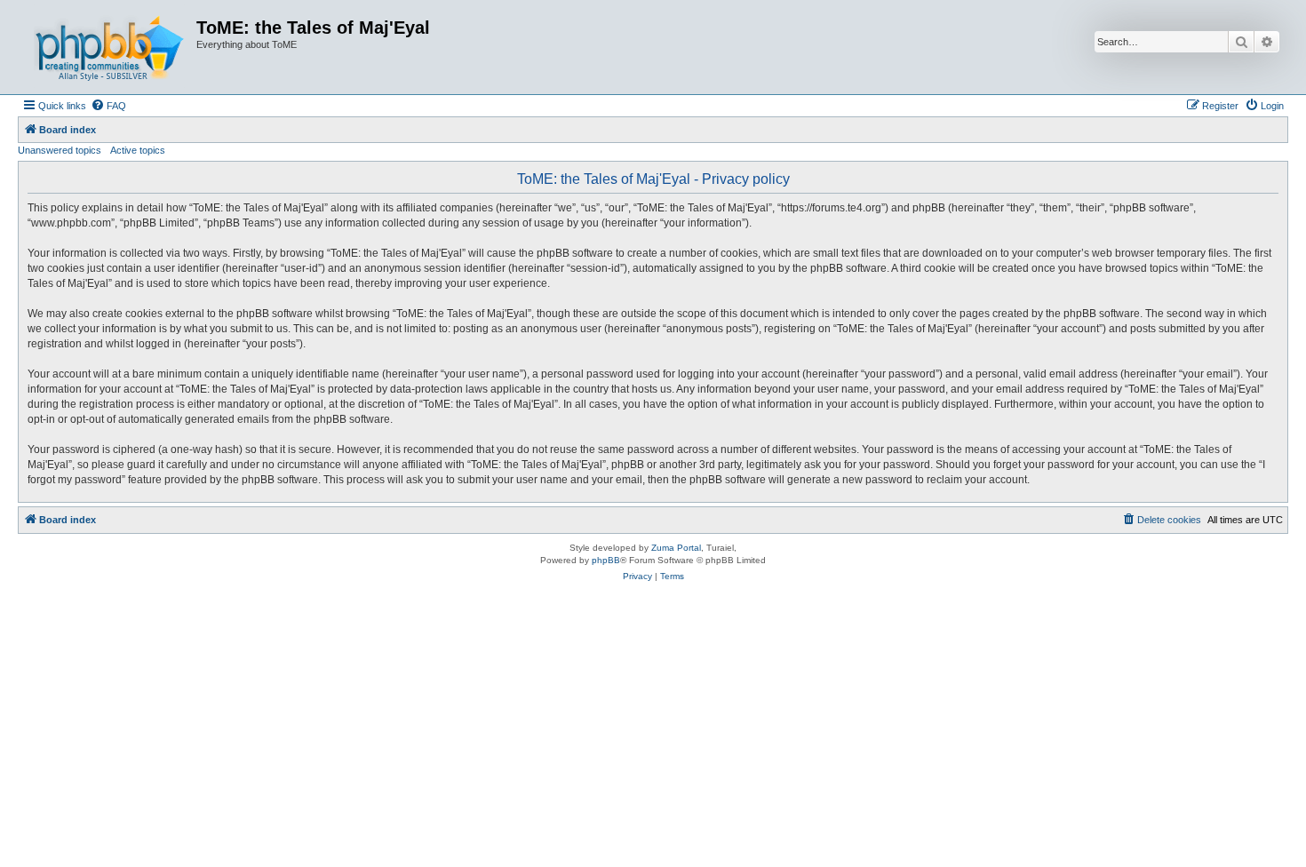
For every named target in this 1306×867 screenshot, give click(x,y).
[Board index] (109, 47)
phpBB (606, 560)
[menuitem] (108, 105)
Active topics (137, 150)
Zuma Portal (676, 548)
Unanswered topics (59, 150)
